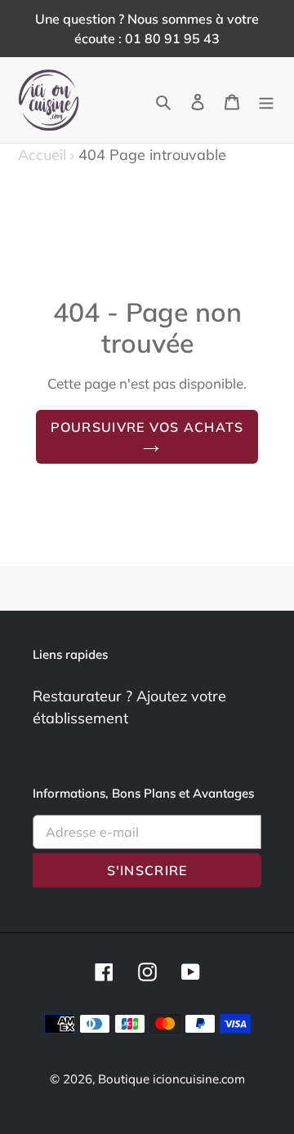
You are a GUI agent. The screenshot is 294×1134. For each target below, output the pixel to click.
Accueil (46, 154)
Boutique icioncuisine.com (171, 1079)
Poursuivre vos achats (147, 427)
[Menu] (266, 100)
